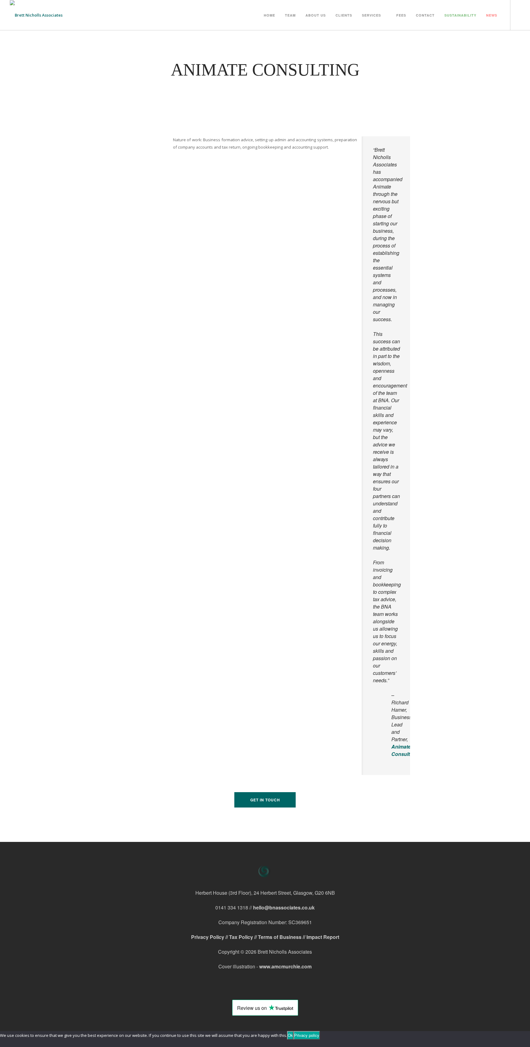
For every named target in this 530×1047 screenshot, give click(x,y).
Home (269, 15)
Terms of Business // (282, 936)
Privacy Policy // (210, 936)
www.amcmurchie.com (285, 966)
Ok (290, 1035)
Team (290, 15)
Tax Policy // (243, 936)
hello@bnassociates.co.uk (284, 907)
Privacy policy (306, 1035)
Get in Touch (265, 800)
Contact (425, 15)
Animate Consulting (404, 750)
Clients (344, 15)
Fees (401, 15)
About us (315, 15)
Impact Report (322, 936)
